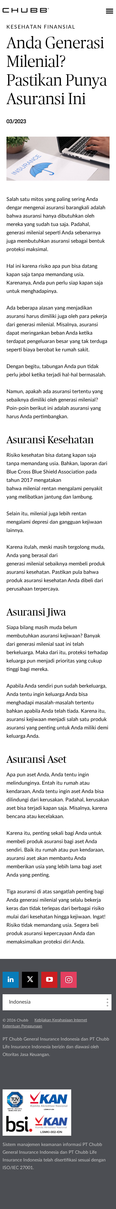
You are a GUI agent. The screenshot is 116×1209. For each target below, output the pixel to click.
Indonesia (20, 1002)
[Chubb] (26, 10)
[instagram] (69, 980)
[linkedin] (11, 980)
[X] (30, 980)
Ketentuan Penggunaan (22, 1026)
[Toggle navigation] (109, 11)
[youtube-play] (49, 980)
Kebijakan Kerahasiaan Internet (60, 1020)
